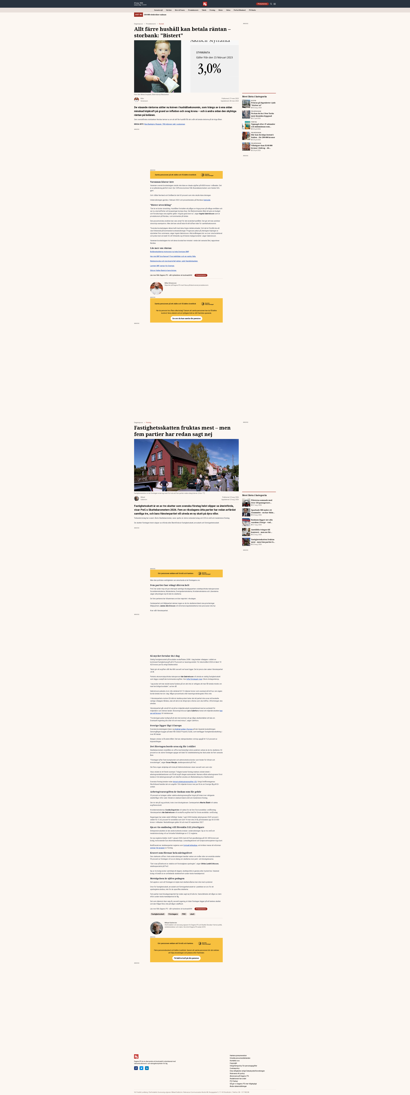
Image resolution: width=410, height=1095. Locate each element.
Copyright (233, 1063)
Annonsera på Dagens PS (239, 1076)
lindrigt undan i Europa (184, 729)
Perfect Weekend (240, 10)
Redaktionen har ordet (238, 1079)
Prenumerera (262, 4)
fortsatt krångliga (190, 845)
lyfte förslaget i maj (194, 679)
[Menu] (274, 4)
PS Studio (252, 10)
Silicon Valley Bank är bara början (163, 270)
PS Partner (234, 1081)
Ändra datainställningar (238, 1086)
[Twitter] (141, 1068)
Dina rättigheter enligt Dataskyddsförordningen (247, 1071)
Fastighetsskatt (157, 914)
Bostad (161, 24)
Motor (221, 10)
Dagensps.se (138, 24)
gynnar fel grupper (157, 848)
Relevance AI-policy (237, 1073)
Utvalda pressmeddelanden (240, 1058)
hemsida (207, 200)
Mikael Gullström (171, 923)
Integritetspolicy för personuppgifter (243, 1066)
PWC (184, 914)
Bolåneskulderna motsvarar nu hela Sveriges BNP (169, 252)
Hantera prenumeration (238, 1056)
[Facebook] (136, 1068)
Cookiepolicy (234, 1068)
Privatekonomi (193, 10)
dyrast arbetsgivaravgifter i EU (185, 782)
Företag (212, 10)
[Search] (271, 4)
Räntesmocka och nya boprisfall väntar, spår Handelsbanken (174, 261)
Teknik (204, 10)
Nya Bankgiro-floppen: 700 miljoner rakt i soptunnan (164, 124)
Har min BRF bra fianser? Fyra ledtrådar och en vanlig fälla (173, 256)
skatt (192, 914)
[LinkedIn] (147, 1068)
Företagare (173, 914)
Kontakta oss (235, 1061)
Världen (169, 10)
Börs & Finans (180, 10)
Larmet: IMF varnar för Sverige (162, 266)
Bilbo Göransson (170, 283)
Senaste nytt (158, 10)
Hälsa (228, 10)
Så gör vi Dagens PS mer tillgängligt (243, 1084)
